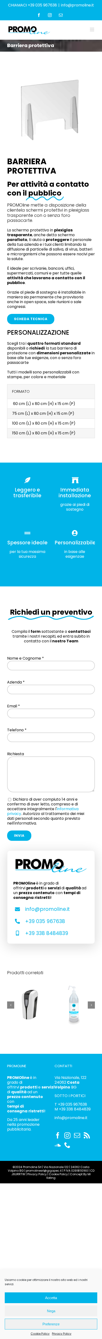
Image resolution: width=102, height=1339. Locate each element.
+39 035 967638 (45, 921)
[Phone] (67, 1145)
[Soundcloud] (58, 1145)
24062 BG (67, 1085)
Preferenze (51, 1324)
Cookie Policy (40, 1333)
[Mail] (77, 1135)
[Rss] (87, 1135)
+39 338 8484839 (46, 933)
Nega (51, 1311)
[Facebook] (58, 1135)
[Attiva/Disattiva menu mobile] (92, 29)
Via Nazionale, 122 (70, 1077)
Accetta (51, 1298)
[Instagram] (67, 1135)
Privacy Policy (61, 1333)
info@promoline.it (77, 5)
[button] (10, 1005)
